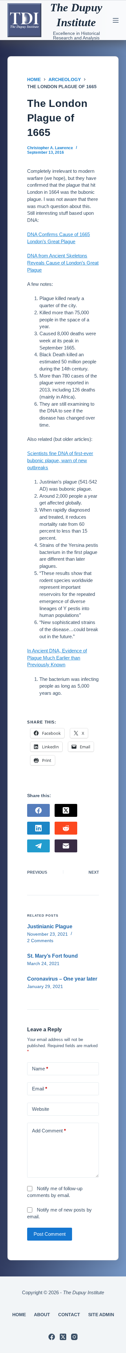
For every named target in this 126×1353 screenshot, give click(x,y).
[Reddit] (66, 828)
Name (40, 1068)
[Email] (66, 845)
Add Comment (49, 1130)
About (42, 1314)
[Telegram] (38, 845)
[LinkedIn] (38, 828)
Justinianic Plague (49, 926)
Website (40, 1109)
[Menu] (116, 20)
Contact (69, 1314)
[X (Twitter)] (66, 810)
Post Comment (50, 1234)
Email (39, 1088)
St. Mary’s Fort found (52, 956)
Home (19, 1314)
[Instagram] (74, 1337)
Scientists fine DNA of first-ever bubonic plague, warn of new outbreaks (60, 460)
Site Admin (101, 1314)
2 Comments (40, 940)
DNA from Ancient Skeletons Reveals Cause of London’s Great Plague (63, 263)
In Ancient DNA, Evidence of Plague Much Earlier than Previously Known (57, 658)
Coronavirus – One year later (62, 979)
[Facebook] (38, 810)
